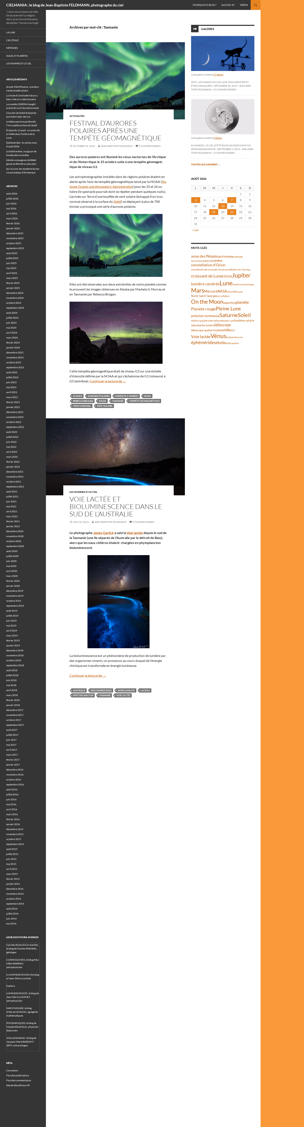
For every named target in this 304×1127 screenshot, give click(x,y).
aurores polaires (99, 396)
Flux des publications (17, 1075)
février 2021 (13, 521)
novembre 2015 (15, 834)
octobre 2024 (13, 302)
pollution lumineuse (205, 316)
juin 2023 (11, 382)
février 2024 (13, 342)
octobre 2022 (13, 422)
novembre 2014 (15, 893)
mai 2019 (11, 625)
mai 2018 (11, 685)
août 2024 (11, 312)
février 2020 (13, 580)
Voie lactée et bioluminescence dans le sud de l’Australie (115, 506)
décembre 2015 (14, 829)
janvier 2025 (13, 287)
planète (242, 302)
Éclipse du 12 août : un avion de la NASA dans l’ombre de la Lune (23, 134)
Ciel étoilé (12, 40)
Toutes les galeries (205, 164)
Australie (79, 690)
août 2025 (11, 253)
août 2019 (11, 610)
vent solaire (105, 405)
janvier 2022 (13, 466)
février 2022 (13, 461)
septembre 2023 (15, 367)
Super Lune (228, 320)
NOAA (147, 396)
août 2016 (11, 789)
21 (231, 212)
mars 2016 (12, 814)
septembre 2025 (15, 248)
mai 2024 (11, 327)
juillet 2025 (12, 258)
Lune (226, 283)
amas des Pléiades (205, 256)
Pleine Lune (228, 308)
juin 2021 (11, 501)
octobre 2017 (13, 719)
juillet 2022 (12, 436)
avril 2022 (11, 451)
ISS (230, 276)
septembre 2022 (15, 426)
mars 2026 (12, 218)
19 (213, 212)
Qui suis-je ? (228, 5)
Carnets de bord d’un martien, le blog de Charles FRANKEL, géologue (22, 948)
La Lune (10, 32)
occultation (223, 296)
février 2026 (13, 223)
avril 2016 (11, 809)
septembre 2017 (15, 724)
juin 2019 (11, 620)
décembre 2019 (14, 590)
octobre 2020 (13, 541)
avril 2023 (11, 392)
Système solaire (244, 320)
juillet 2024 (12, 317)
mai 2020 (11, 566)
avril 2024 (11, 332)
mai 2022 (11, 446)
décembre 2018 (14, 650)
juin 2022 (11, 441)
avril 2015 (11, 868)
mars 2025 (12, 278)
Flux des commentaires (18, 1080)
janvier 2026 (13, 228)
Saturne (228, 315)
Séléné (194, 325)
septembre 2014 (15, 903)
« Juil (195, 230)
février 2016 (13, 819)
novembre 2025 (15, 238)
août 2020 (11, 551)
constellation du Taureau (237, 269)
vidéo (227, 330)
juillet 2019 (12, 615)
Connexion (12, 1070)
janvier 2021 (13, 526)
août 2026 (11, 193)
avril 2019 (11, 630)
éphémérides (203, 342)
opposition (229, 302)
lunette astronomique (243, 284)
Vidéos (244, 5)
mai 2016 (11, 804)
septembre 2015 (15, 844)
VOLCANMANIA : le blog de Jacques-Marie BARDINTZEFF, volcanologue (21, 1041)
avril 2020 (11, 571)
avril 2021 (11, 511)
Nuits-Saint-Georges (204, 296)
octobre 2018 (13, 660)
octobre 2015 (13, 839)
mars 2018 (12, 695)
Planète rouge (203, 309)
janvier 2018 (13, 705)
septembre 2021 (15, 486)
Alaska (77, 396)
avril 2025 (11, 273)
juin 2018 (11, 680)
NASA (222, 291)
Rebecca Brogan (83, 401)
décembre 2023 (14, 352)
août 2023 (11, 372)
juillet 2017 (12, 734)
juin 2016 (11, 799)
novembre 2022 (15, 417)
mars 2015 (12, 873)
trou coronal (82, 405)
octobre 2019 (13, 600)
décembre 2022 (14, 412)
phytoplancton (83, 695)
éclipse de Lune (234, 337)
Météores (12, 48)
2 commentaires (149, 146)
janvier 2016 (13, 824)
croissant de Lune (206, 275)
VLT (233, 330)
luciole (145, 690)
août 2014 (11, 908)
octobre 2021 (13, 481)
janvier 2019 (13, 645)
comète (217, 260)
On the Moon (207, 301)
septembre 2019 (15, 605)
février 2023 (13, 402)
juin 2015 (11, 859)
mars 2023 (12, 397)
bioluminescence (101, 690)
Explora (10, 985)
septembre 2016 (15, 784)
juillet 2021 (12, 496)
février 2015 (13, 878)
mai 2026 (11, 208)
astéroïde (238, 256)
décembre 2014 (14, 888)
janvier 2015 (13, 883)
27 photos (218, 74)
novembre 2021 (15, 476)
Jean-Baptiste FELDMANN (117, 146)
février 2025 (13, 282)
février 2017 (13, 759)
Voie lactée (135, 533)
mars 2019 (12, 635)
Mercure (211, 291)
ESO (225, 276)
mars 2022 (12, 456)
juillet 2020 (12, 556)
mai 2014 (11, 923)
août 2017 (11, 729)
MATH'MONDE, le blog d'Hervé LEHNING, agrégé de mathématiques (22, 1012)
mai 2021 (11, 506)
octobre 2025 (13, 243)
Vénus (218, 335)
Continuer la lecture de (108, 381)
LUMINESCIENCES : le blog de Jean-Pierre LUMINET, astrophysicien (22, 997)
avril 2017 (11, 749)
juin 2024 (11, 322)
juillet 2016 (12, 794)
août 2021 (11, 491)
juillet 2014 (12, 913)
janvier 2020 (13, 585)
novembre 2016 (15, 774)
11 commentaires (224, 89)
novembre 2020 (15, 536)
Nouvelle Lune (235, 291)
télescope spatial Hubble (207, 330)
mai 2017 (11, 744)
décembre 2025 (14, 233)
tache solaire (206, 325)
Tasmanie (117, 401)
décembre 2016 (14, 769)
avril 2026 (11, 213)
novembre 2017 (15, 715)
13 (222, 206)
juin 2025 (11, 263)
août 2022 (11, 431)
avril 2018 (11, 690)
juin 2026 (11, 203)
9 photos (217, 137)
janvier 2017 (13, 764)
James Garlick (103, 533)
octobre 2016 (13, 779)
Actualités (77, 116)
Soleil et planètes (17, 55)
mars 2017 (12, 754)
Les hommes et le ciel (83, 491)
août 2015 (11, 849)
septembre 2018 (15, 665)
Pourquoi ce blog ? (204, 5)
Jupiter (241, 275)
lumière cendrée (205, 283)
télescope (222, 324)
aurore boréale (199, 260)
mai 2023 (11, 387)
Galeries (207, 29)
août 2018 (11, 670)
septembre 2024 (15, 307)
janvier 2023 (13, 407)
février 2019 (13, 640)
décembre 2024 (14, 292)
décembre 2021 (14, 471)
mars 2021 (12, 516)
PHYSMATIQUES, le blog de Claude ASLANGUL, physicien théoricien (22, 1026)
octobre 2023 (13, 362)
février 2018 (13, 700)
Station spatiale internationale (207, 320)
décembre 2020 (14, 531)
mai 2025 (11, 268)
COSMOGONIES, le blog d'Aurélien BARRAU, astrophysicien (22, 963)
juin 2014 (11, 918)
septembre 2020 (15, 546)
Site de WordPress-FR (18, 1085)
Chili (209, 260)
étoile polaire (232, 343)
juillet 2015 (12, 854)
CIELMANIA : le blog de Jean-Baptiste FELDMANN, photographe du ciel (64, 5)
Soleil (117, 201)
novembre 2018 (15, 655)
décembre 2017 (14, 710)
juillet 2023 (12, 377)
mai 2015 (11, 863)
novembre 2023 (15, 357)
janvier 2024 (13, 347)
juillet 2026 (12, 198)
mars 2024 (12, 337)
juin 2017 (11, 739)
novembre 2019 (15, 595)
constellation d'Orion (208, 265)
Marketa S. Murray (126, 396)
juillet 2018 (12, 675)
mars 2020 (12, 575)
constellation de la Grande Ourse (207, 269)
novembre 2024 (15, 297)
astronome (226, 256)
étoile (221, 342)
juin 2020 (11, 561)
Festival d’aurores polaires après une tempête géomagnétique (115, 130)
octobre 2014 (13, 898)
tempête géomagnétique (144, 401)
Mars (197, 290)
